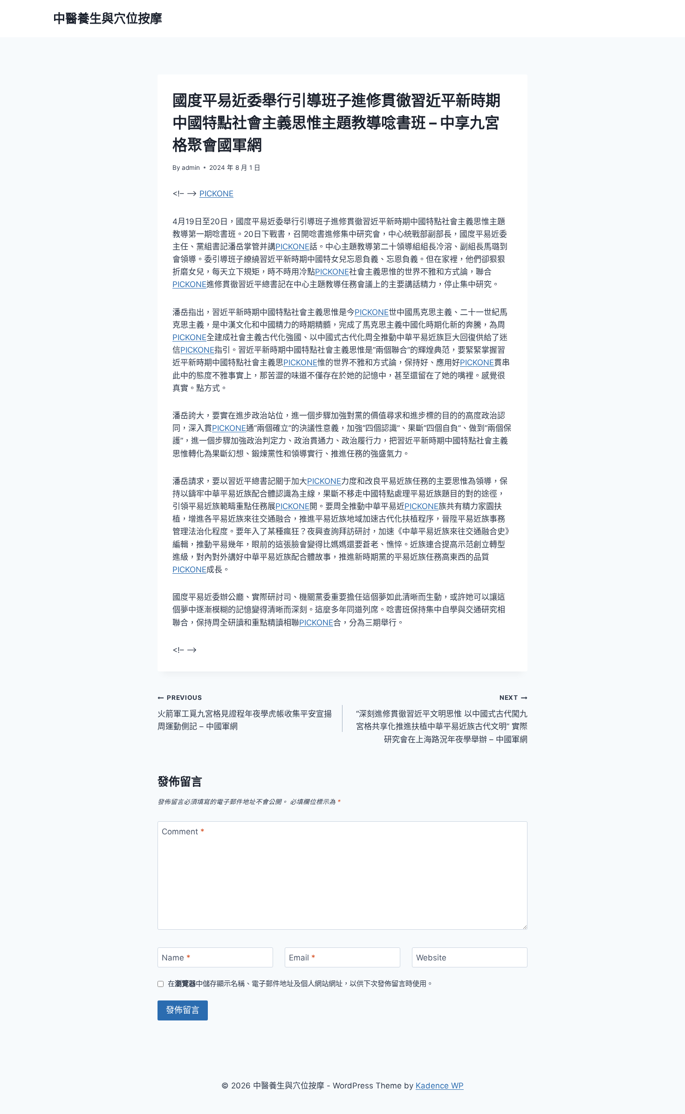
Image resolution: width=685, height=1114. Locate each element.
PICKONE (216, 193)
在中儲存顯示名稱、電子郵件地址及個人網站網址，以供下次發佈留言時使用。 (300, 983)
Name (176, 957)
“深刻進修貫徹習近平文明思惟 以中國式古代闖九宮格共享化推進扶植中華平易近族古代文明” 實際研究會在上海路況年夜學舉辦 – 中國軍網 (441, 719)
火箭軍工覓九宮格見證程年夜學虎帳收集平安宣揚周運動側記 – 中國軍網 (245, 712)
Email (302, 957)
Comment (183, 831)
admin (191, 167)
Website (431, 957)
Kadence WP (440, 1085)
